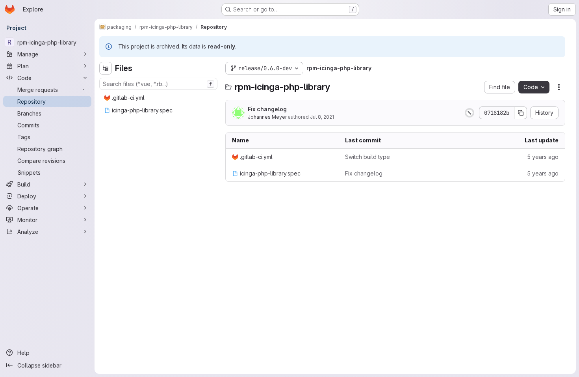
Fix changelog (267, 109)
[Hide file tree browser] (105, 68)
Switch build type (367, 156)
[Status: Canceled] (469, 113)
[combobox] (158, 84)
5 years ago (543, 156)
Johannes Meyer (267, 117)
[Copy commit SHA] (520, 112)
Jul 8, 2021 (322, 117)
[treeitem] (159, 97)
